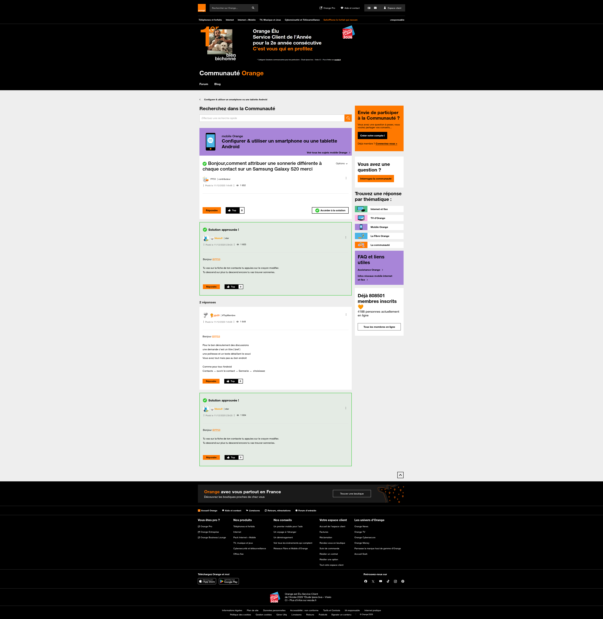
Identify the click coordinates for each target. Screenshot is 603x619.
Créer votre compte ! (372, 135)
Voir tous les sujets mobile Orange (327, 152)
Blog (217, 84)
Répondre (212, 210)
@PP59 (216, 259)
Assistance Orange (369, 269)
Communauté (231, 73)
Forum (203, 84)
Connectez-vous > (386, 143)
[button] (346, 178)
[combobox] (272, 118)
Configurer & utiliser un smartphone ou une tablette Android (235, 99)
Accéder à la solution (333, 210)
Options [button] (340, 163)
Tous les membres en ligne (379, 326)
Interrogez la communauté (375, 178)
